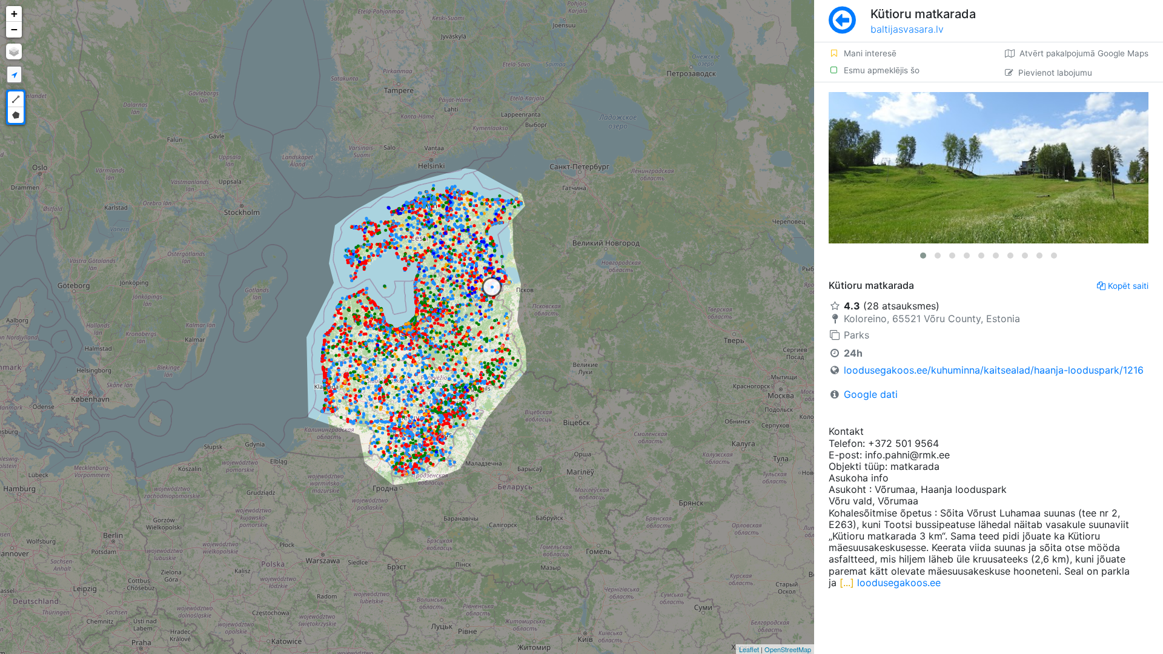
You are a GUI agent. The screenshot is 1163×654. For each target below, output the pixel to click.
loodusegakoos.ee (899, 582)
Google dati (871, 394)
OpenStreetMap (787, 649)
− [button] (14, 29)
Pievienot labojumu (1055, 73)
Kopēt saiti (1128, 286)
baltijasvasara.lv (907, 29)
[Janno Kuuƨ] (988, 167)
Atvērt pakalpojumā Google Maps (1083, 53)
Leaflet (749, 649)
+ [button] (14, 13)
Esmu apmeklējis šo (881, 70)
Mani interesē (870, 53)
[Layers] (14, 51)
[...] (845, 582)
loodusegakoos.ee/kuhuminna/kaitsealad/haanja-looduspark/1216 (994, 370)
